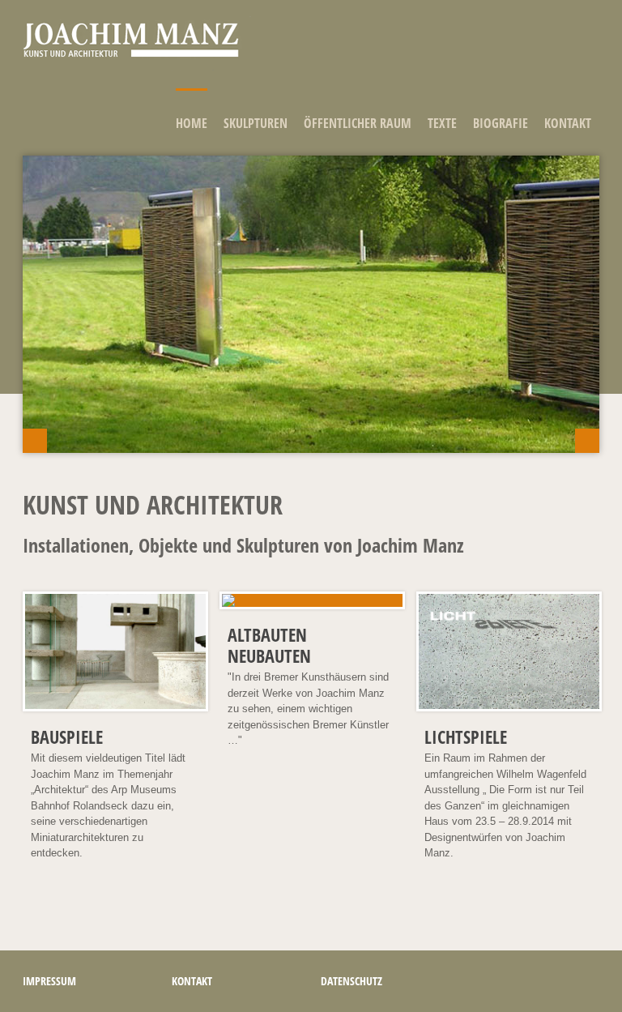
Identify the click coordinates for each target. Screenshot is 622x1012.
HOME (191, 123)
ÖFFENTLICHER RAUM (357, 123)
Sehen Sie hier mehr (77, 376)
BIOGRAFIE (500, 123)
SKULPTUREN (256, 123)
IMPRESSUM (49, 981)
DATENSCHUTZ (351, 981)
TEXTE (442, 123)
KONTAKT (567, 123)
